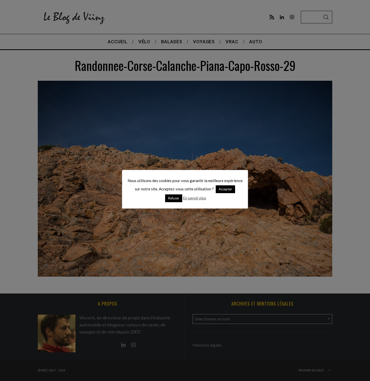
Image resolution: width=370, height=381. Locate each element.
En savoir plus (194, 198)
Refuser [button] (173, 198)
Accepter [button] (225, 189)
